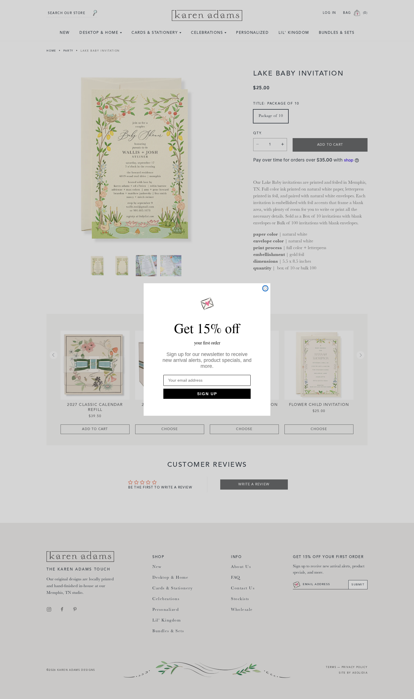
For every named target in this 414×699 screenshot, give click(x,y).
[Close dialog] (265, 288)
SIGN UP (207, 393)
